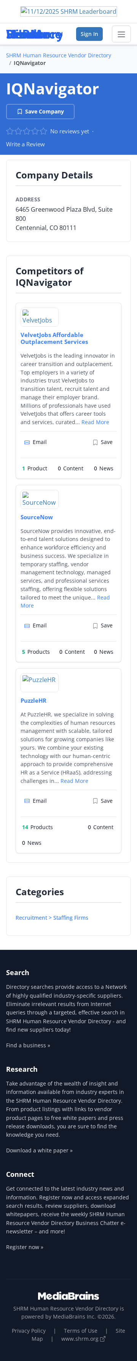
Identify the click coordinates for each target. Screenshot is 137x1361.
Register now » (24, 1247)
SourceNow (37, 517)
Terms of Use (80, 1330)
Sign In (89, 33)
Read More (95, 422)
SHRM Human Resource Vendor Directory (58, 55)
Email (40, 442)
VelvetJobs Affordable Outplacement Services (54, 338)
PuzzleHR (33, 700)
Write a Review (25, 144)
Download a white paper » (39, 1150)
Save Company (44, 111)
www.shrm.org (80, 1338)
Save (107, 442)
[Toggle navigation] (121, 34)
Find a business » (28, 1045)
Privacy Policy (29, 1330)
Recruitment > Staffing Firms (52, 917)
